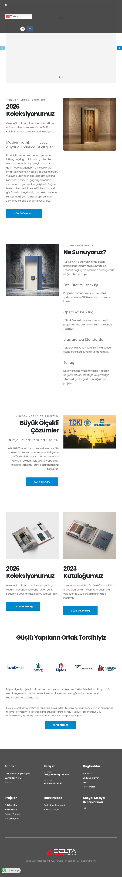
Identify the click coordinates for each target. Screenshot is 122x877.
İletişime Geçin (51, 809)
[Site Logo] (17, 7)
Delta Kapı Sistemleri (54, 805)
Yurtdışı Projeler (12, 814)
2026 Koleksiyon (91, 778)
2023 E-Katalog (80, 610)
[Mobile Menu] (30, 28)
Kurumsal (87, 773)
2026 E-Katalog (23, 606)
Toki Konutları (11, 805)
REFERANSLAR (60, 725)
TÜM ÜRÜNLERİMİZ (24, 213)
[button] (119, 48)
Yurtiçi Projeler (12, 818)
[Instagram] (22, 29)
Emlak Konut (11, 809)
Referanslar (89, 786)
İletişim (49, 766)
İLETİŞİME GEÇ (42, 481)
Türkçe (14, 16)
